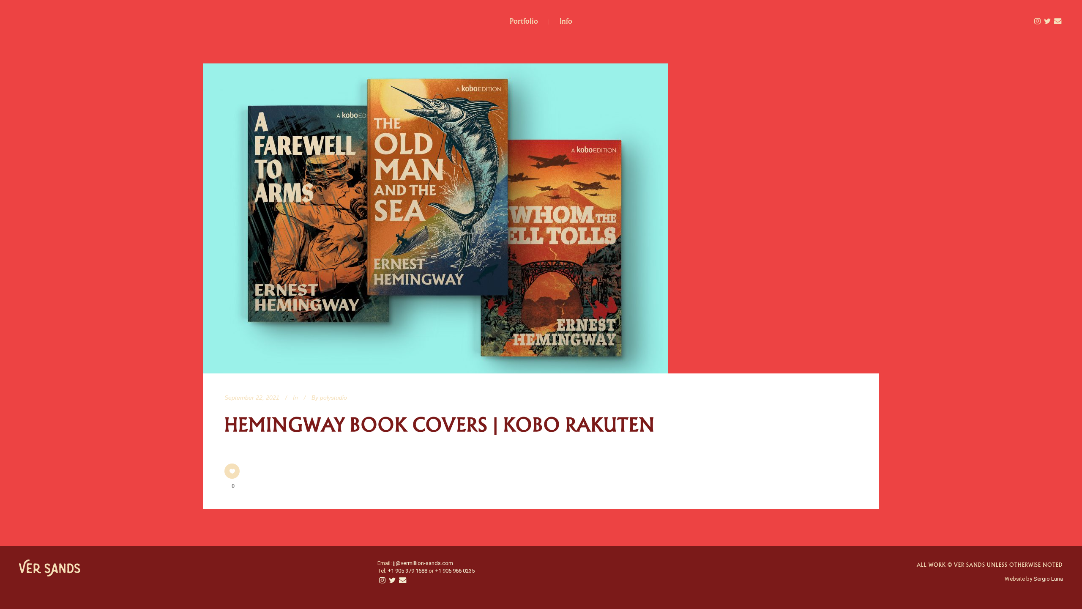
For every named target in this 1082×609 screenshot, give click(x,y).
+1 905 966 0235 (455, 571)
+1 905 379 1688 (407, 571)
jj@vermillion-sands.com (423, 563)
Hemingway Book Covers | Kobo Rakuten (439, 425)
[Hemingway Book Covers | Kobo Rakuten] (435, 218)
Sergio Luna (1048, 579)
